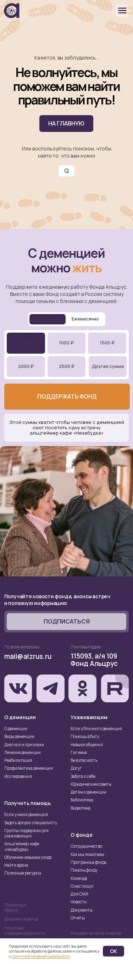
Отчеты (78, 918)
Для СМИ (79, 894)
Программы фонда (88, 862)
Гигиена (79, 752)
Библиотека (82, 800)
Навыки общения (87, 745)
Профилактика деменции (28, 768)
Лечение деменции (22, 752)
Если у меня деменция (26, 814)
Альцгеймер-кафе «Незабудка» (21, 846)
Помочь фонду (84, 870)
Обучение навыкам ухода (28, 857)
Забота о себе (83, 776)
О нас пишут (82, 886)
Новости (79, 902)
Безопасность (84, 760)
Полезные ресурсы (22, 873)
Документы (82, 910)
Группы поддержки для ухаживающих (26, 833)
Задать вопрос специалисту (30, 823)
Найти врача (16, 865)
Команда (79, 878)
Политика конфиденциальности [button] (25, 930)
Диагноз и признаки (24, 745)
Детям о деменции (88, 792)
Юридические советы (91, 784)
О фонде (82, 834)
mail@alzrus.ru (27, 656)
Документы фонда (21, 919)
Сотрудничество (86, 846)
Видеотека (80, 808)
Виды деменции (19, 736)
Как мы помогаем (87, 854)
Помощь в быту (85, 736)
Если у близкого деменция (96, 729)
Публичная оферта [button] (15, 907)
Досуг (76, 768)
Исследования (18, 776)
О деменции (15, 729)
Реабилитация (18, 760)
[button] (67, 621)
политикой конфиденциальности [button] (40, 956)
